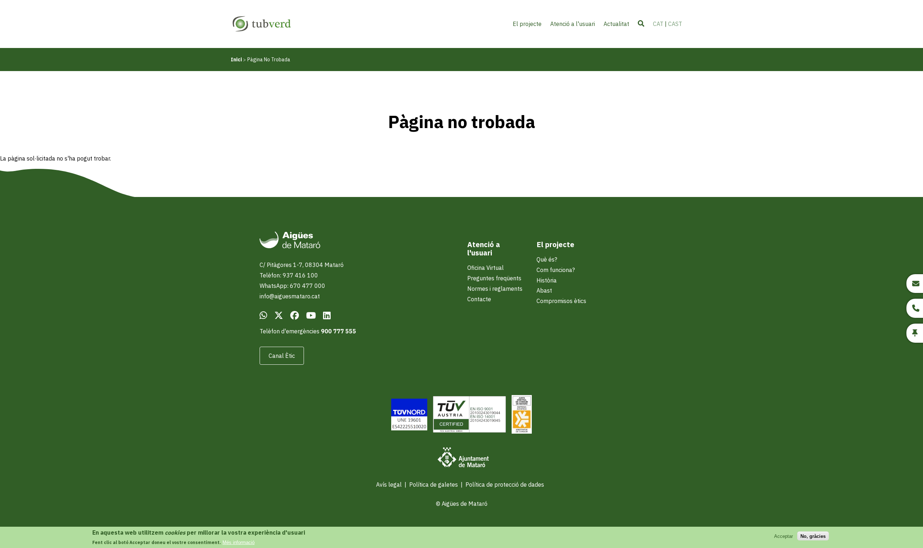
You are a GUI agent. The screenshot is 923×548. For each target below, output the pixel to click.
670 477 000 (307, 285)
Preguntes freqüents (494, 278)
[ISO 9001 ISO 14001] (469, 415)
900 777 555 (338, 331)
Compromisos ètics (561, 300)
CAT (658, 23)
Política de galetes (433, 484)
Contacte (479, 299)
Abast (544, 290)
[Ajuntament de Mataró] (461, 458)
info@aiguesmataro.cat (290, 296)
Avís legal (389, 484)
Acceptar (783, 536)
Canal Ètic (282, 355)
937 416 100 (300, 275)
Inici (236, 59)
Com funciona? (555, 269)
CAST (675, 23)
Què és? (546, 259)
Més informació (238, 542)
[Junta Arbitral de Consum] (522, 415)
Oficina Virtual (485, 267)
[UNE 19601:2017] (409, 415)
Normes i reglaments (494, 288)
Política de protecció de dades (504, 484)
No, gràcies (813, 536)
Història (546, 280)
